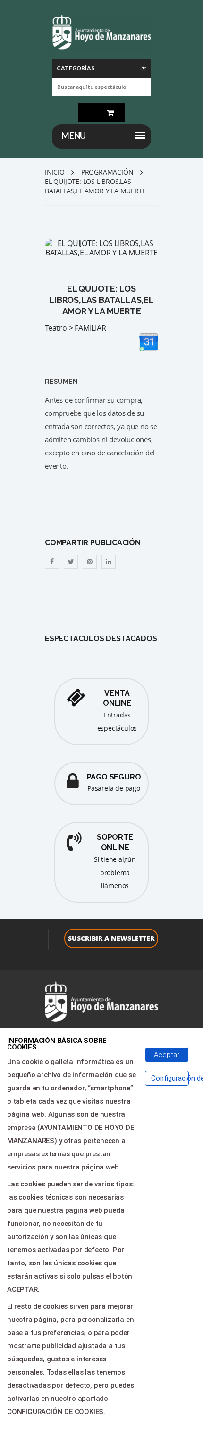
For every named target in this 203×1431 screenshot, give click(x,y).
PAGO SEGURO (114, 776)
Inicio (55, 171)
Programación (107, 171)
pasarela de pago (113, 788)
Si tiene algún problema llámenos (115, 872)
